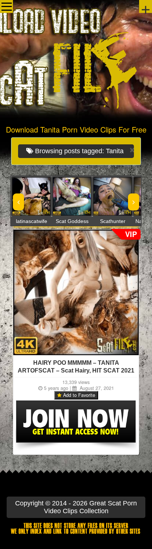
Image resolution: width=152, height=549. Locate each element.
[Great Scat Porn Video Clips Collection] (76, 61)
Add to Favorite (78, 395)
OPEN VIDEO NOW (24, 196)
